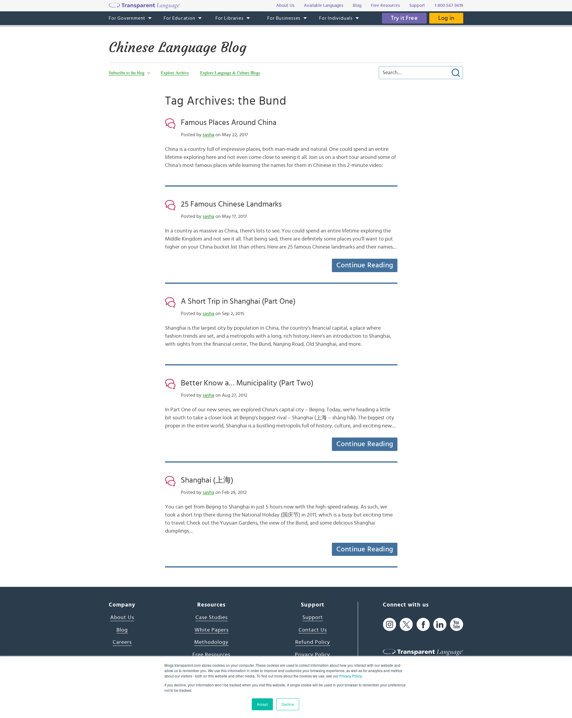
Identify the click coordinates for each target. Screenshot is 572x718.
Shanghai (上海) (207, 480)
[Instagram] (389, 624)
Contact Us (313, 630)
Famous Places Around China (228, 122)
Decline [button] (288, 704)
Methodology (211, 642)
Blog (122, 630)
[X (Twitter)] (406, 624)
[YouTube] (456, 624)
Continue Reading (364, 265)
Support (312, 617)
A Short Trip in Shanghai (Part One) (238, 301)
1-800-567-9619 (449, 5)
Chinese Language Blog (177, 47)
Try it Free (404, 18)
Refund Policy (312, 642)
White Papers (212, 630)
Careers (122, 642)
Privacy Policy (350, 675)
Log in (446, 18)
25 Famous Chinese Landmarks (231, 204)
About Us (122, 617)
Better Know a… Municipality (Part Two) (247, 383)
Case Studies (211, 617)
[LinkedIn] (440, 624)
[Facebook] (423, 624)
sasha (208, 134)
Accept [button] (262, 704)
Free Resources (211, 654)
